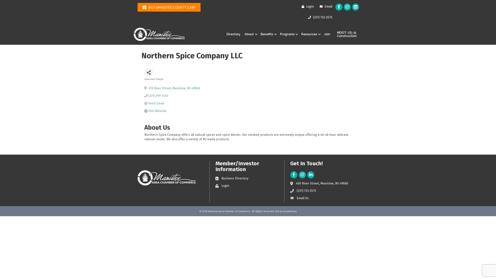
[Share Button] (148, 72)
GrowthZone (290, 211)
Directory (233, 34)
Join (327, 34)
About (249, 34)
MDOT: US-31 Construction (347, 34)
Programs (287, 34)
